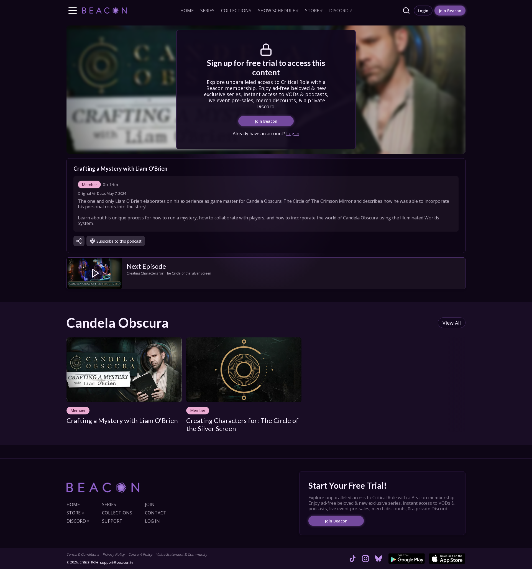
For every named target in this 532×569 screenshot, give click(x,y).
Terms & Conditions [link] (82, 554)
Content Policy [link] (140, 554)
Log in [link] (292, 133)
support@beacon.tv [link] (116, 562)
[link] (104, 10)
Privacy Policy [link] (114, 554)
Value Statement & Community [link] (181, 554)
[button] (72, 10)
